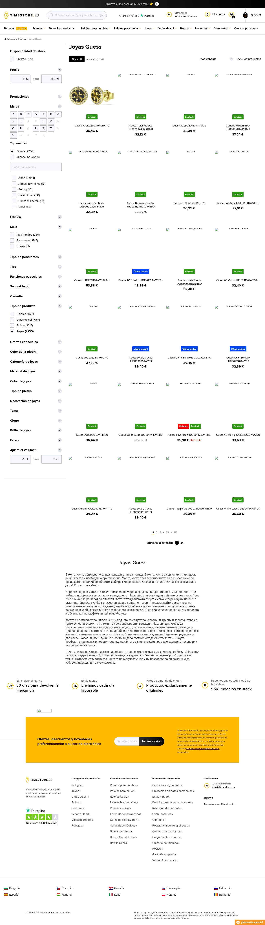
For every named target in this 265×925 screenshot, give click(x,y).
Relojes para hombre (123, 785)
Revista (157, 849)
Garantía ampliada (164, 854)
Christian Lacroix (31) (31, 201)
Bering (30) (25, 189)
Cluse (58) (24, 207)
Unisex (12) (23, 246)
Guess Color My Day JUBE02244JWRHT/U (140, 127)
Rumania (225, 894)
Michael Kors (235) (28, 157)
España (14, 894)
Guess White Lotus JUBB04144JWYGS (238, 508)
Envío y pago (160, 797)
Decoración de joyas (25, 401)
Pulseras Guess (119, 808)
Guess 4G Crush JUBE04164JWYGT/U (238, 280)
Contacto (158, 820)
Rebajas (77, 825)
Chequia (67, 888)
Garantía (16, 296)
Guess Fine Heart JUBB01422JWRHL (189, 435)
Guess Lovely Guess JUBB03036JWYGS (140, 359)
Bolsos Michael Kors (122, 837)
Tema (14, 411)
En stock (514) (25, 59)
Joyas (23, 39)
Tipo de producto (22, 306)
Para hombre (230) (28, 235)
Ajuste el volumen (23, 450)
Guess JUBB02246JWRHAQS (189, 125)
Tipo (13, 267)
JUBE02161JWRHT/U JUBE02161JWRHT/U (238, 127)
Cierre (14, 421)
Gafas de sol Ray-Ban (123, 820)
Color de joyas (20, 381)
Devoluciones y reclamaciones (171, 802)
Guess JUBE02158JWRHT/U (189, 203)
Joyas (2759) (25, 331)
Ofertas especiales (24, 342)
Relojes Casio (118, 797)
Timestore (12, 39)
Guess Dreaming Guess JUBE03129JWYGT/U (92, 204)
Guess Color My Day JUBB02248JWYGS (238, 359)
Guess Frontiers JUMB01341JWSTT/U (238, 203)
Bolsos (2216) (25, 325)
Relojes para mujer (122, 791)
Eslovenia (225, 888)
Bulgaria (14, 888)
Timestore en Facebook (219, 804)
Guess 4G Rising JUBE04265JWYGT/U (238, 435)
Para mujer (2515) (27, 240)
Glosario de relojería (165, 843)
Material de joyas (23, 371)
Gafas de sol (79, 797)
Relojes (76, 785)
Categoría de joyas (24, 362)
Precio (14, 70)
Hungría (67, 894)
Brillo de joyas (20, 430)
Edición (15, 217)
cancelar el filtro (95, 59)
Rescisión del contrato (166, 808)
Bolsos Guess (118, 843)
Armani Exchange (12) (31, 183)
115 (175, 532)
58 (167, 532)
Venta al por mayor (164, 860)
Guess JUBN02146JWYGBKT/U (92, 280)
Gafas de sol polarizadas (125, 814)
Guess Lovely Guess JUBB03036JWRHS (140, 510)
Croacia (119, 888)
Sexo (13, 227)
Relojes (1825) (25, 314)
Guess (75, 59)
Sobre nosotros (161, 814)
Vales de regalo (81, 820)
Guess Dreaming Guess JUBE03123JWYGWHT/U (141, 204)
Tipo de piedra (21, 391)
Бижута (70, 574)
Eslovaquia (174, 888)
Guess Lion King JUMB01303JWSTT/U (189, 357)
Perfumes (78, 808)
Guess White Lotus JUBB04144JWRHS (140, 435)
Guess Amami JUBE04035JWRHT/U (92, 508)
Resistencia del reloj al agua (170, 825)
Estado (15, 440)
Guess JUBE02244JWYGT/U (92, 357)
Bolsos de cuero (120, 831)
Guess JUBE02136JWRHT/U (92, 435)
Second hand (19, 286)
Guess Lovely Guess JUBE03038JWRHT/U (189, 282)
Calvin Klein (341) (29, 195)
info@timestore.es (223, 787)
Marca (14, 106)
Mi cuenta (218, 14)
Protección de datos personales (172, 791)
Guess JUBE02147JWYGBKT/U (92, 125)
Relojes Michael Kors (123, 802)
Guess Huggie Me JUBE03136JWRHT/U (189, 508)
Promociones (19, 97)
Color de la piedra (23, 352)
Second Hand (80, 814)
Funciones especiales (26, 277)
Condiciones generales (167, 785)
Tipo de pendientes (24, 257)
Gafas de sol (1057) (28, 320)
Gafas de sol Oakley (122, 825)
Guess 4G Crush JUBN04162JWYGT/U (140, 280)
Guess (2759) (25, 151)
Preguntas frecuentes (166, 837)
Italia (117, 894)
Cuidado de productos (166, 831)
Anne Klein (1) (27, 178)
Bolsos (76, 802)
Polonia (171, 894)
